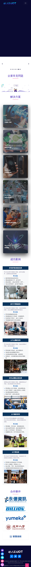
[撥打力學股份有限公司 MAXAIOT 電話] (2, 564)
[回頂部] (27, 565)
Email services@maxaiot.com (15, 562)
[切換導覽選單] (26, 3)
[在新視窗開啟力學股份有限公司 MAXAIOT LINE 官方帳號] (19, 556)
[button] (2, 64)
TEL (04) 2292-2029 (25, 561)
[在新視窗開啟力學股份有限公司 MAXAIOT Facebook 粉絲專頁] (11, 556)
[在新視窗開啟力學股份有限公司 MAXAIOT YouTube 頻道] (15, 556)
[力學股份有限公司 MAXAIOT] (9, 3)
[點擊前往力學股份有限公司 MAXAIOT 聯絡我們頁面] (2, 550)
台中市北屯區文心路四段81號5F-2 (9, 561)
